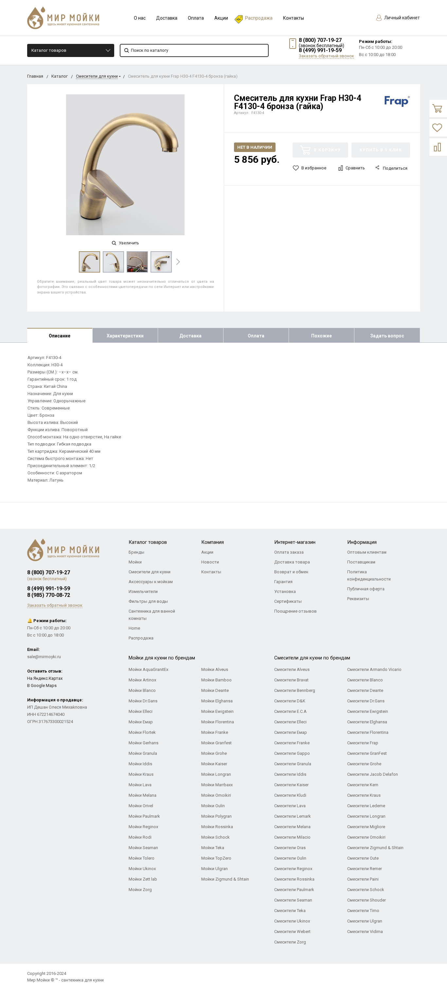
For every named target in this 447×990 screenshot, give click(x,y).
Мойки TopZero (216, 858)
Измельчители (143, 591)
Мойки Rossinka (217, 826)
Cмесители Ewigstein (367, 711)
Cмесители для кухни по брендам (312, 658)
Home (134, 628)
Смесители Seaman (293, 900)
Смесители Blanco (365, 679)
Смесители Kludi (290, 795)
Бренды (136, 552)
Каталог (59, 76)
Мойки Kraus (141, 774)
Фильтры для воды (148, 601)
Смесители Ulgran (364, 921)
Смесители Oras (290, 847)
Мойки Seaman (143, 847)
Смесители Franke (292, 742)
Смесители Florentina (367, 732)
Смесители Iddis (290, 774)
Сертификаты (288, 601)
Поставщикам (361, 562)
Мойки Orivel (141, 805)
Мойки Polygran (216, 816)
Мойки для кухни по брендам (162, 658)
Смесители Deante (365, 690)
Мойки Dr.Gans (143, 700)
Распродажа (259, 18)
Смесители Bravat (291, 679)
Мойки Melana (142, 795)
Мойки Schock (215, 837)
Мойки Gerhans (143, 742)
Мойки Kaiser (214, 763)
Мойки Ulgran (214, 868)
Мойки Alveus (214, 669)
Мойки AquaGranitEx (148, 669)
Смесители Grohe (364, 763)
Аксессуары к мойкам (151, 581)
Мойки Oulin (213, 805)
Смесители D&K (289, 700)
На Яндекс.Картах (45, 678)
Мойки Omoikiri (216, 795)
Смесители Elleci (290, 721)
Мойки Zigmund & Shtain (225, 879)
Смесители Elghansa (367, 721)
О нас (140, 18)
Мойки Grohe (214, 753)
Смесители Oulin (290, 858)
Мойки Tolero (141, 858)
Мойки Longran (216, 774)
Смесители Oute (363, 858)
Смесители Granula (292, 763)
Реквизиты (358, 598)
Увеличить (128, 243)
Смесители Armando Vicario (374, 669)
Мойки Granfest (216, 742)
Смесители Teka (290, 910)
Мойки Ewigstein (217, 711)
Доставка (166, 18)
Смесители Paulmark (294, 889)
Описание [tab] (59, 335)
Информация (362, 542)
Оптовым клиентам (366, 552)
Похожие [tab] (321, 335)
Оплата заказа (289, 552)
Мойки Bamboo (216, 679)
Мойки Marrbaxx (217, 784)
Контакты (293, 18)
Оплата (196, 18)
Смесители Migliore (366, 826)
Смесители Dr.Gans (365, 700)
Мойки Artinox (142, 679)
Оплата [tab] (256, 335)
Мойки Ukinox (142, 868)
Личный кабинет (401, 17)
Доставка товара (292, 562)
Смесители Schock (365, 889)
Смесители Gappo (292, 753)
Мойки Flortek (142, 732)
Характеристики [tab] (125, 335)
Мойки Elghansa (217, 700)
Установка (285, 591)
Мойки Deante (215, 690)
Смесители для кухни (97, 76)
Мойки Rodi (140, 837)
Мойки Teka (212, 847)
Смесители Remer (364, 868)
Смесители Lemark (292, 816)
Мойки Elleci (140, 711)
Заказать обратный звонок (326, 55)
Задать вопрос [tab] (387, 335)
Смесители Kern (362, 784)
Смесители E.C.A (290, 711)
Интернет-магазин (294, 542)
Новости (210, 562)
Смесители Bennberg (294, 690)
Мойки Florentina (217, 721)
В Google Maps (42, 685)
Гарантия (283, 581)
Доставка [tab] (190, 335)
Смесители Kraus (364, 795)
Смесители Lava (290, 805)
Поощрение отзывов (295, 611)
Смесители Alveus (292, 669)
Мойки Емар (141, 721)
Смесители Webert (292, 931)
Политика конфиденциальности (369, 575)
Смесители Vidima (365, 931)
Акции (221, 18)
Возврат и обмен (291, 571)
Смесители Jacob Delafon (372, 774)
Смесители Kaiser (291, 784)
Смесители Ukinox (292, 921)
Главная (35, 76)
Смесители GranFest (367, 753)
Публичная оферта (365, 588)
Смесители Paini (363, 879)
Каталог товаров (48, 50)
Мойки (135, 562)
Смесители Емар (290, 732)
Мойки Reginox (143, 826)
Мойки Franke (214, 732)
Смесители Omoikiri (366, 837)
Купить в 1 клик (381, 150)
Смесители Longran (366, 816)
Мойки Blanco (142, 690)
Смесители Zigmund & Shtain (375, 847)
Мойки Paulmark (144, 816)
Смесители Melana (292, 826)
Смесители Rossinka (294, 879)
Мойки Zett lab (143, 879)
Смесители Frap (362, 742)
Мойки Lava (140, 784)
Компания (212, 542)
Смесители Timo (363, 910)
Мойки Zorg (140, 889)
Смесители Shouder (366, 900)
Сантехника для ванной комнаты (152, 615)
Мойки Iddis (140, 763)
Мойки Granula (143, 753)
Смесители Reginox (293, 868)
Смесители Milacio (292, 837)
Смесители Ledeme (366, 805)
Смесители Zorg (290, 942)
